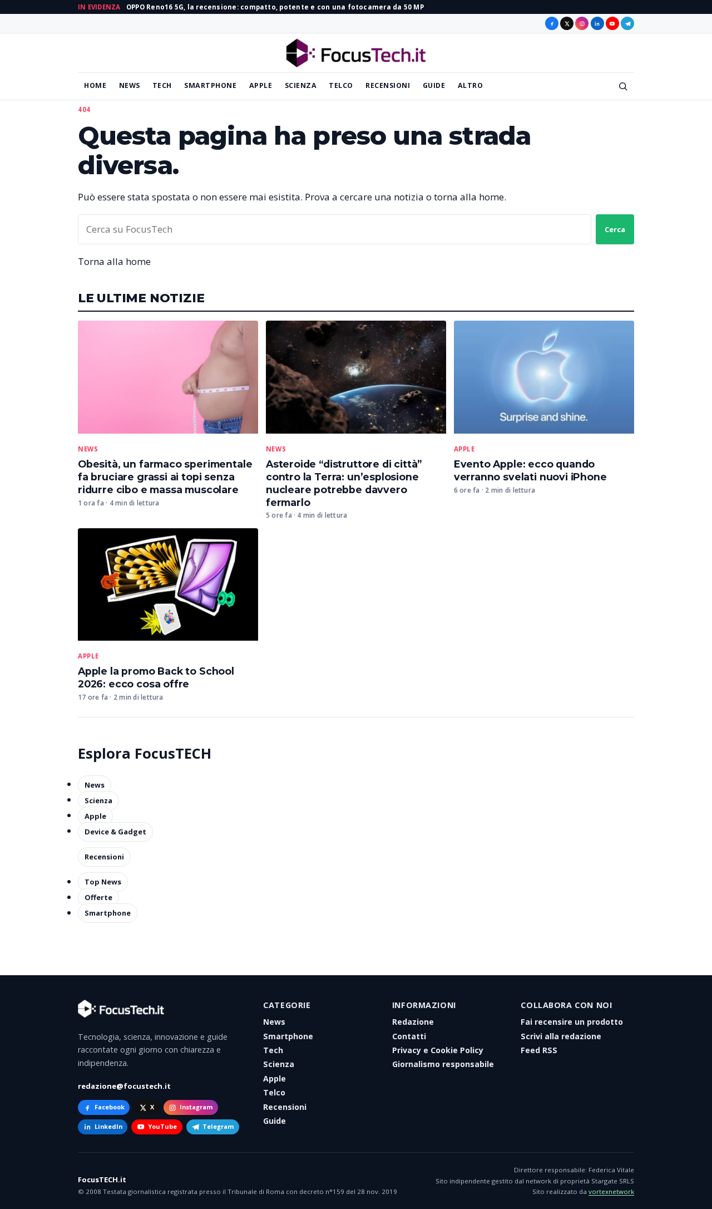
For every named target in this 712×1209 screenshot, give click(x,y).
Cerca (615, 229)
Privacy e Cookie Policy (437, 1050)
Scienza (301, 85)
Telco (341, 85)
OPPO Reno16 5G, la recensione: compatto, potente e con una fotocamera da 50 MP (275, 7)
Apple (261, 85)
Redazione (413, 1021)
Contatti (409, 1036)
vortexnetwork (611, 1191)
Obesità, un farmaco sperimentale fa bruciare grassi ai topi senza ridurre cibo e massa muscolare (165, 476)
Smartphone (210, 85)
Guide (434, 85)
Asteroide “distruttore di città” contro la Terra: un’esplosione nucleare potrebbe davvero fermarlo (344, 483)
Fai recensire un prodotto (572, 1021)
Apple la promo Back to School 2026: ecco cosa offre (156, 677)
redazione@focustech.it (124, 1086)
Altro (470, 85)
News (129, 85)
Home (95, 85)
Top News (103, 882)
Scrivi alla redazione (561, 1036)
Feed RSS (539, 1050)
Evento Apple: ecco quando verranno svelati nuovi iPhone (530, 470)
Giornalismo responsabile (443, 1064)
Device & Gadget (115, 832)
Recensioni (387, 85)
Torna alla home (114, 261)
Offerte (98, 898)
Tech (162, 85)
